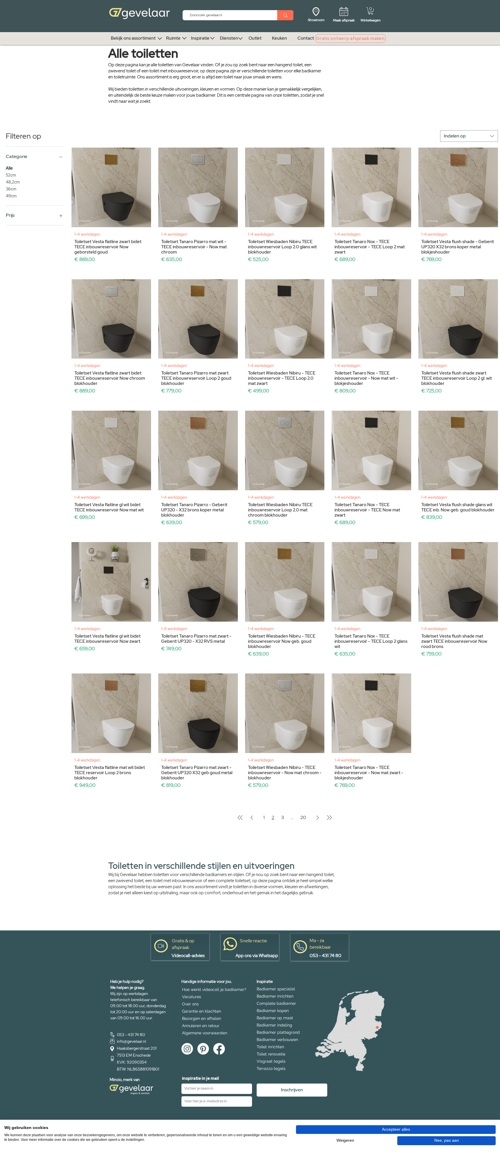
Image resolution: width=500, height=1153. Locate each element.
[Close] (377, 1027)
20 (303, 817)
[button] (370, 10)
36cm (11, 189)
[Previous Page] (251, 817)
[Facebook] (219, 1049)
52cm (11, 175)
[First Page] (240, 817)
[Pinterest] (203, 1049)
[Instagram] (187, 1049)
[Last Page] (329, 817)
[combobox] (469, 136)
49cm (11, 196)
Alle (9, 168)
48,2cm (13, 182)
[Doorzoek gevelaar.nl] (285, 15)
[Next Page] (317, 817)
